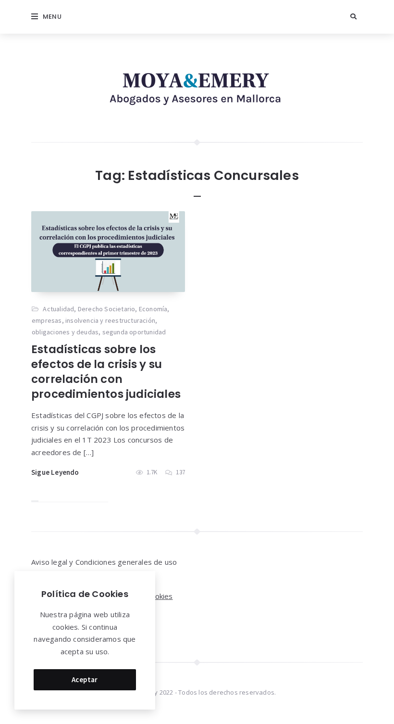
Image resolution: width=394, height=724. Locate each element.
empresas (47, 320)
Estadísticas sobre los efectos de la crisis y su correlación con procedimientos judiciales (106, 372)
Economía (153, 309)
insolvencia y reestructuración (110, 320)
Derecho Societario (106, 309)
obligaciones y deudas (65, 332)
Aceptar (85, 679)
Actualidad (58, 309)
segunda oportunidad (134, 332)
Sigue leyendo (55, 472)
